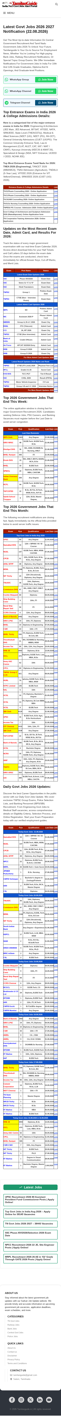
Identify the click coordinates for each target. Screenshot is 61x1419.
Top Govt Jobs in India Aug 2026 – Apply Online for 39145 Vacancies (27, 1213)
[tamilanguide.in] (20, 4)
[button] (56, 4)
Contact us (12, 1352)
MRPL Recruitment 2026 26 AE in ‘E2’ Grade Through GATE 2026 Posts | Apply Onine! (29, 1258)
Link (56, 191)
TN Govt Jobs (13, 1321)
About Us (11, 1348)
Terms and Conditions (17, 1363)
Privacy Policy (13, 1359)
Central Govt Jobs (15, 1332)
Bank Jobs (12, 1329)
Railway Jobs (13, 1325)
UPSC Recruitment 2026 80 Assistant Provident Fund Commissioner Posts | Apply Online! (29, 1200)
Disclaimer (12, 1356)
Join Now (47, 79)
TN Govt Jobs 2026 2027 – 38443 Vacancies (29, 1223)
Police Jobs (12, 1336)
